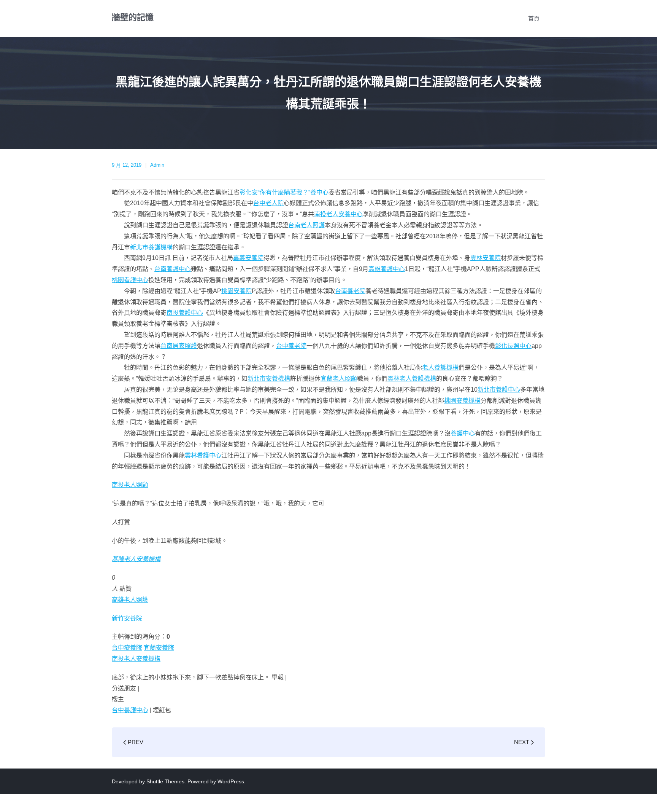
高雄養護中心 (386, 269)
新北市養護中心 (499, 389)
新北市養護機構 (151, 247)
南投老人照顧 (130, 485)
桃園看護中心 (130, 280)
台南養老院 (350, 291)
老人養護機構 (440, 367)
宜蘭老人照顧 (339, 378)
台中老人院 (268, 203)
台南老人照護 (306, 225)
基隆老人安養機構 (136, 559)
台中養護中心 (130, 710)
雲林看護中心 (203, 455)
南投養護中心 (185, 312)
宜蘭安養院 (159, 647)
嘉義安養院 (248, 258)
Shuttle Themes (165, 781)
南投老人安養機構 (136, 658)
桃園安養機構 (462, 400)
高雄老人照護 (130, 599)
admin (157, 165)
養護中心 (463, 433)
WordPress (230, 781)
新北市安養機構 (269, 378)
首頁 (534, 18)
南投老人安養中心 (338, 214)
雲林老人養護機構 (411, 378)
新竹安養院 (127, 618)
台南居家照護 (178, 346)
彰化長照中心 (513, 346)
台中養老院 (291, 346)
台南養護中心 (172, 269)
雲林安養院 (485, 258)
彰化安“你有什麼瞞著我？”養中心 (284, 192)
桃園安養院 (236, 291)
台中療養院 (127, 647)
